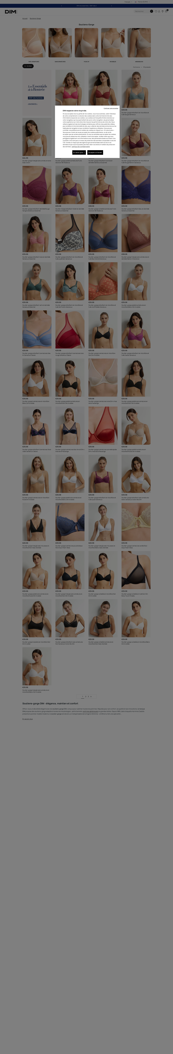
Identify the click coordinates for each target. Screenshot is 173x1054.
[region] (87, 131)
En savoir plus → (79, 152)
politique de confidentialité (81, 147)
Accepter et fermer (95, 152)
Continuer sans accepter (111, 108)
